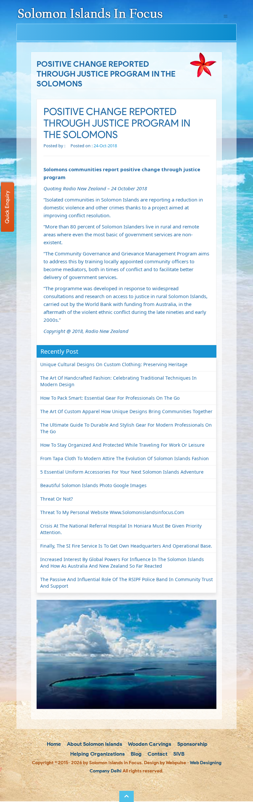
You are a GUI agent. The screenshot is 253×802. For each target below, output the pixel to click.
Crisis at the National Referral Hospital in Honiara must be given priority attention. (121, 529)
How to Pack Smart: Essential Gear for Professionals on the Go (110, 398)
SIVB (178, 754)
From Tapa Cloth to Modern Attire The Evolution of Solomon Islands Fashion (124, 458)
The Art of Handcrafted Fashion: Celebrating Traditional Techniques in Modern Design (118, 381)
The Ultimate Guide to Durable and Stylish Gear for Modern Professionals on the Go (126, 428)
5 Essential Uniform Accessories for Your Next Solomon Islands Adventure (122, 472)
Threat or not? (56, 499)
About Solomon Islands (94, 744)
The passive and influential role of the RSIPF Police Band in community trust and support (126, 582)
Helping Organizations (97, 754)
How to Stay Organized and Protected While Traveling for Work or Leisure (122, 445)
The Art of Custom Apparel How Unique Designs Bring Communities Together (126, 411)
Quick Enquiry (7, 207)
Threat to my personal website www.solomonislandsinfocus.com (112, 512)
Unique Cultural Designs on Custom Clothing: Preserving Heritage (113, 364)
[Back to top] (126, 796)
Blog (135, 754)
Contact (156, 754)
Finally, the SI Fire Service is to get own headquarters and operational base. (126, 546)
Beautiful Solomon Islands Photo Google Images (93, 485)
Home (53, 744)
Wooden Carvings (149, 744)
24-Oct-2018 (105, 146)
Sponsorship (192, 744)
